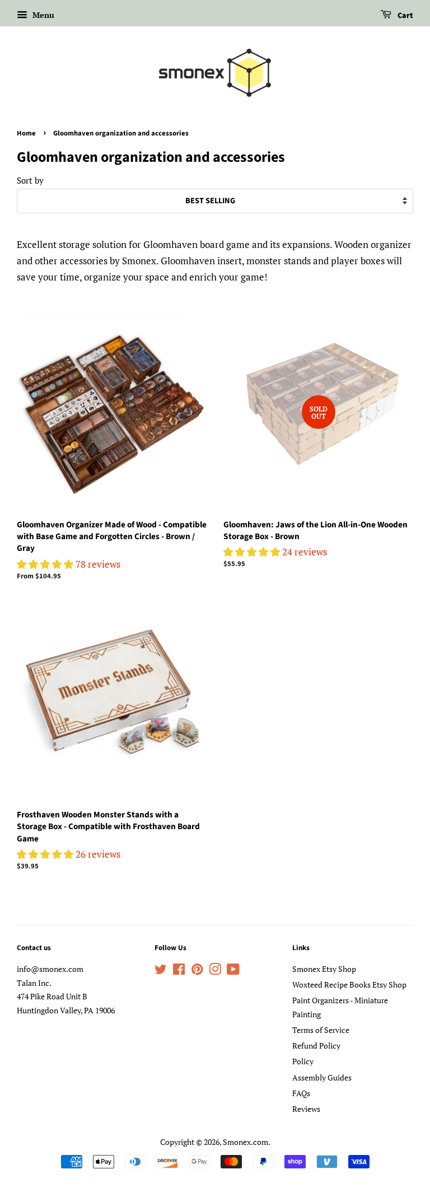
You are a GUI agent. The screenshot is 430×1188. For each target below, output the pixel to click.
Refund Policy (316, 1045)
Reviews (306, 1108)
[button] (46, 564)
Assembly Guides (322, 1077)
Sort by (30, 180)
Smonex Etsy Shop (324, 969)
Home (26, 133)
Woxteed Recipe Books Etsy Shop (349, 984)
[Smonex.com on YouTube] (233, 971)
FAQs (301, 1093)
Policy (303, 1061)
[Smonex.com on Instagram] (215, 971)
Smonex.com (245, 1141)
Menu (42, 15)
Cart (404, 15)
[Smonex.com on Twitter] (161, 971)
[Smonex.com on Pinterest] (197, 971)
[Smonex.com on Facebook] (178, 971)
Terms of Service (320, 1030)
